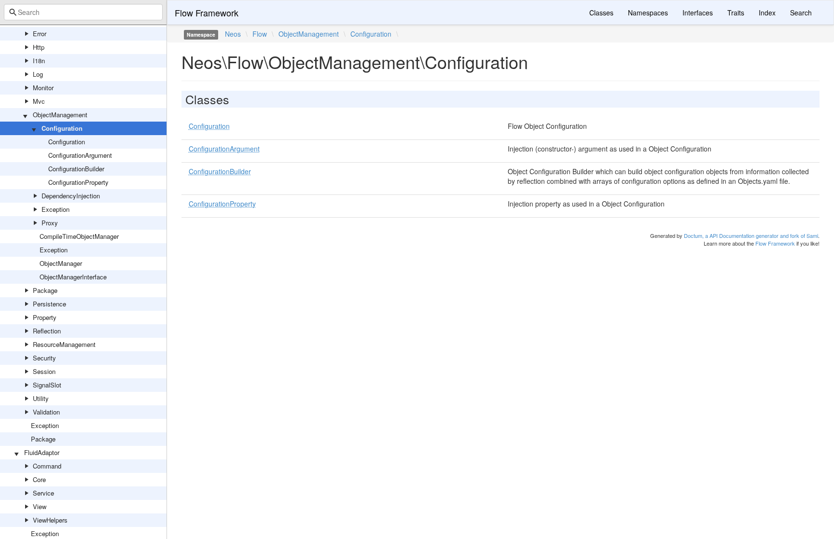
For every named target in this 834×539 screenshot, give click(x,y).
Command (47, 465)
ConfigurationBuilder (76, 168)
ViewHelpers (50, 520)
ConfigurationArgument (80, 155)
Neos (233, 34)
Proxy (50, 222)
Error (39, 33)
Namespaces (648, 12)
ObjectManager (61, 263)
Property (44, 317)
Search (801, 12)
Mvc (39, 101)
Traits (735, 12)
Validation (46, 411)
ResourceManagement (64, 344)
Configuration (62, 128)
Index (767, 12)
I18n (39, 60)
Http (38, 47)
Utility (41, 398)
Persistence (49, 303)
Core (39, 479)
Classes (601, 12)
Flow (259, 34)
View (39, 506)
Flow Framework (206, 12)
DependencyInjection (71, 195)
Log (38, 74)
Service (43, 493)
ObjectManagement (60, 114)
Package (45, 290)
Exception (56, 209)
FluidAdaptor (41, 452)
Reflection (47, 330)
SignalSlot (47, 384)
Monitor (43, 87)
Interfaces (697, 12)
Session (44, 371)
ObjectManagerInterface (73, 276)
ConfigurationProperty (78, 182)
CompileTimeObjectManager (79, 236)
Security (44, 357)
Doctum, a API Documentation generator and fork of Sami (751, 235)
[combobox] (83, 12)
